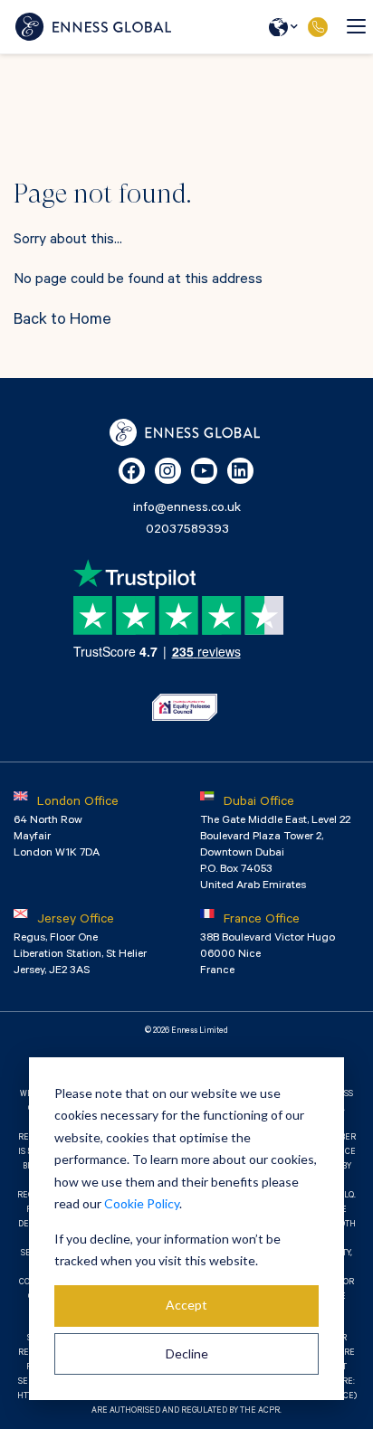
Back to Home (62, 321)
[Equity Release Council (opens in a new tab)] (184, 707)
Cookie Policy (141, 1203)
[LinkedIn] (240, 471)
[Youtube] (204, 471)
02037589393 (317, 27)
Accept (186, 1304)
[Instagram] (168, 471)
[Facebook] (132, 471)
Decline (187, 1353)
